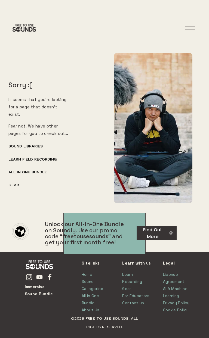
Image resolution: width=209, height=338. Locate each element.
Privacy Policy (176, 302)
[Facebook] (50, 277)
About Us (91, 309)
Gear (13, 185)
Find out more (152, 233)
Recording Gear (132, 285)
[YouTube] (39, 277)
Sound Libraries (25, 146)
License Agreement (174, 278)
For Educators (135, 295)
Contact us (133, 302)
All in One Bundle (27, 172)
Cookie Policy (176, 309)
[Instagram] (29, 277)
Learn (127, 274)
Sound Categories (92, 285)
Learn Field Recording (32, 159)
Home (87, 274)
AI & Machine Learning (175, 292)
